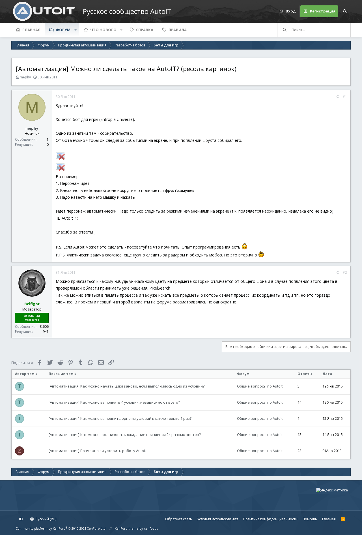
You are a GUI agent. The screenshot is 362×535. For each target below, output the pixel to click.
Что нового (103, 29)
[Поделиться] (337, 96)
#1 (345, 96)
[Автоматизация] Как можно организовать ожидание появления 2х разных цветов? (125, 434)
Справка (144, 29)
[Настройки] (21, 519)
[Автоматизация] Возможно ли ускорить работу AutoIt (97, 450)
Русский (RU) (45, 519)
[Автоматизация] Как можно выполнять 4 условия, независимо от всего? (114, 402)
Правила (178, 29)
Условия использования (217, 519)
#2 (345, 272)
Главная (31, 29)
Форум (63, 29)
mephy (25, 77)
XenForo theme (127, 528)
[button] (75, 30)
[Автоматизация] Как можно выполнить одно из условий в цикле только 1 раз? (120, 418)
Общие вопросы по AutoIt (260, 386)
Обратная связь (178, 519)
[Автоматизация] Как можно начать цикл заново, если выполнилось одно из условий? (126, 386)
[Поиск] (345, 11)
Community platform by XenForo (61, 528)
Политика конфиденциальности (270, 519)
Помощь (310, 519)
